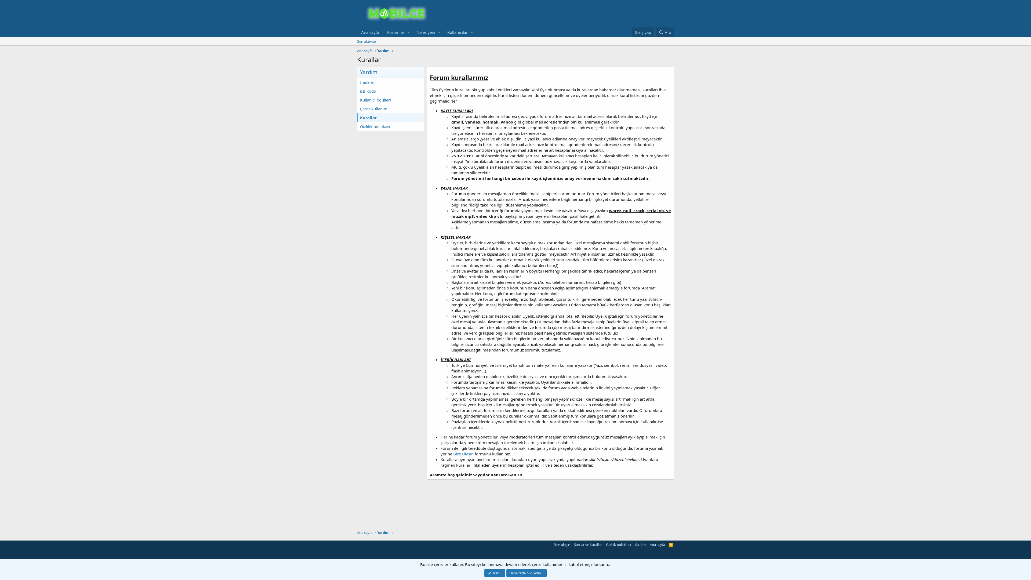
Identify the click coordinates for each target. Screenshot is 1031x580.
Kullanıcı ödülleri (375, 100)
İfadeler (367, 82)
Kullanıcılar (457, 32)
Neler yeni (425, 32)
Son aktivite (366, 41)
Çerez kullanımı (374, 108)
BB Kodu (368, 91)
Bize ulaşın (562, 544)
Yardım (640, 544)
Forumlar (395, 32)
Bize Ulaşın (463, 453)
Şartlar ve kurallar (588, 544)
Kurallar (368, 117)
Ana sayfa (370, 32)
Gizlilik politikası (375, 126)
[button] (408, 32)
